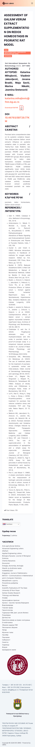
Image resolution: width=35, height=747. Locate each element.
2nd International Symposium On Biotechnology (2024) (15, 53)
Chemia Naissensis (8, 561)
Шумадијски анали (9, 650)
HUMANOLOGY (7, 571)
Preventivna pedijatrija (10, 583)
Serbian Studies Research (11, 593)
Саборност (6, 640)
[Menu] (32, 3)
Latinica (14, 535)
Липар (4, 630)
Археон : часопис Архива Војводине (15, 603)
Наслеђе (5, 635)
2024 (6, 50)
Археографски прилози (10, 600)
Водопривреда (7, 605)
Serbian (9, 524)
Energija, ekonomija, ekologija (12, 566)
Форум (4, 647)
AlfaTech (5, 551)
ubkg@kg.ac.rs (13, 690)
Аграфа (4, 598)
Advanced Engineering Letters (12, 548)
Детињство (6, 617)
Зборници (8, 56)
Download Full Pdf (11, 108)
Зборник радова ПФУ (10, 625)
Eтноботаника (7, 622)
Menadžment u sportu (10, 580)
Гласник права (7, 608)
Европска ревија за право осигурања (16, 620)
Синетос (5, 642)
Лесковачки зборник (9, 627)
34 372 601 (27, 685)
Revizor (4, 585)
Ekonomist (6, 563)
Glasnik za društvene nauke (12, 568)
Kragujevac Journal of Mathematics (14, 573)
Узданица (5, 645)
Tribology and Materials (10, 595)
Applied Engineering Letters (12, 553)
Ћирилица (6, 535)
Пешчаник (6, 637)
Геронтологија (7, 610)
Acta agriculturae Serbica (11, 546)
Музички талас (7, 632)
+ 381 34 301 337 (15, 685)
